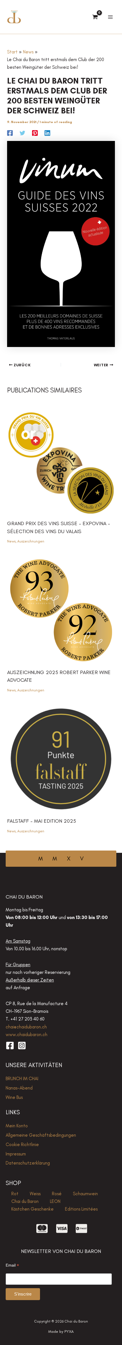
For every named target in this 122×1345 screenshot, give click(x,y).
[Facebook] (10, 133)
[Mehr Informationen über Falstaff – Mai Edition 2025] (61, 758)
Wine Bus (14, 1097)
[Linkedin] (47, 133)
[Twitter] (22, 133)
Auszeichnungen (30, 541)
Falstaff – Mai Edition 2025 (41, 821)
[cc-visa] (62, 1228)
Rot (14, 1193)
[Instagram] (22, 1045)
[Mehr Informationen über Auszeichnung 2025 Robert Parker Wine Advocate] (61, 609)
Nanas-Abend (19, 1088)
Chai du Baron (25, 1201)
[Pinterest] (35, 133)
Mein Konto (17, 1125)
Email (12, 1265)
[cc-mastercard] (42, 1228)
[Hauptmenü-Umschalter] (110, 17)
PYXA (69, 1331)
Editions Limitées (81, 1209)
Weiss (35, 1193)
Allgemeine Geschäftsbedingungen (41, 1135)
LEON (55, 1201)
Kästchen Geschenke (32, 1209)
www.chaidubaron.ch (26, 1034)
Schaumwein (85, 1193)
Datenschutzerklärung (28, 1163)
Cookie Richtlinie (22, 1144)
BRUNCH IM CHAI (22, 1078)
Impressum (16, 1154)
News (11, 541)
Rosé (57, 1193)
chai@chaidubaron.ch (26, 1027)
